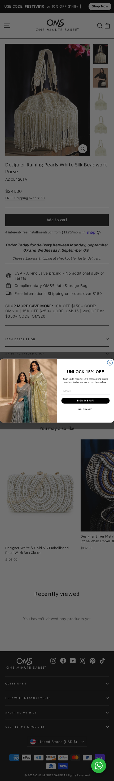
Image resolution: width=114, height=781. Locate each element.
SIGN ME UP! (85, 400)
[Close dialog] (110, 362)
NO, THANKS (85, 409)
